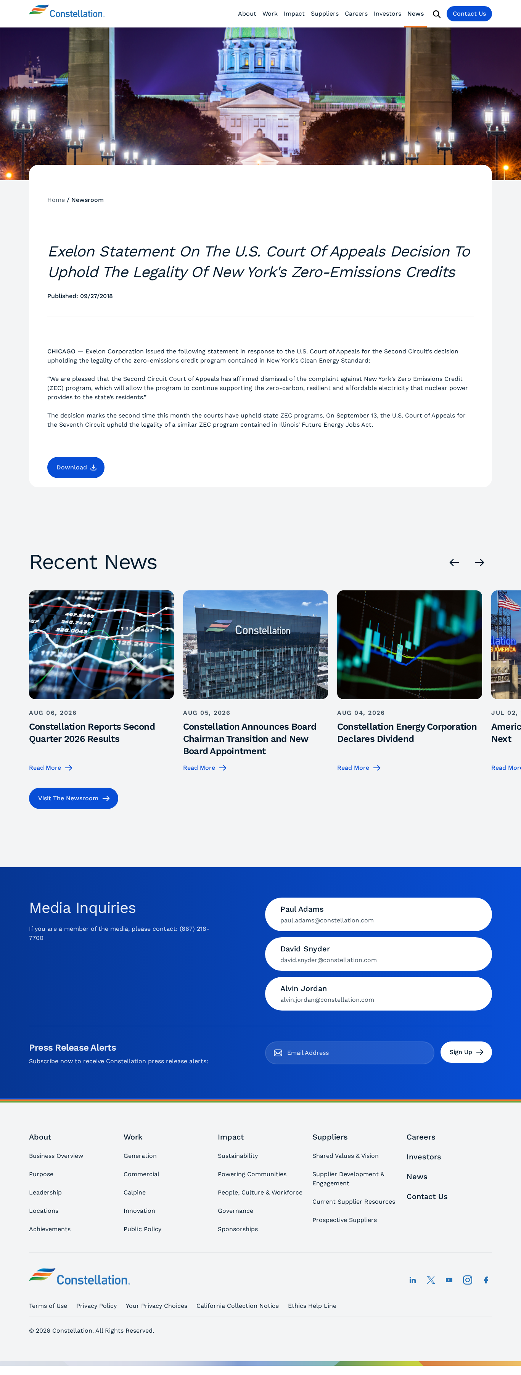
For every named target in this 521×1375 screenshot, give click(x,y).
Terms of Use (48, 1305)
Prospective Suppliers (344, 1219)
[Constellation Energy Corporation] (67, 14)
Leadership (45, 1192)
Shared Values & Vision (345, 1155)
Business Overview (56, 1155)
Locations (43, 1210)
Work (270, 13)
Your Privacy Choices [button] (156, 1305)
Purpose (41, 1174)
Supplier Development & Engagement (348, 1178)
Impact (294, 13)
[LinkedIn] (412, 1280)
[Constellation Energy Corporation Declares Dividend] (409, 681)
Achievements (50, 1229)
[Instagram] (467, 1280)
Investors (387, 13)
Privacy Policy (96, 1305)
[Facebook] (485, 1280)
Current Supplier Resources (353, 1201)
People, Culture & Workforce (260, 1192)
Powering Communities (252, 1174)
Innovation (139, 1210)
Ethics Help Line (312, 1305)
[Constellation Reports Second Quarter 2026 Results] (101, 681)
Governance (235, 1210)
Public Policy (142, 1229)
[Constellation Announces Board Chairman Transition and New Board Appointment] (255, 681)
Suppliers (325, 13)
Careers (356, 13)
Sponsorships (238, 1229)
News (415, 13)
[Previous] (454, 562)
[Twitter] (431, 1280)
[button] (76, 467)
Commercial (141, 1174)
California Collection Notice (237, 1305)
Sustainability (238, 1155)
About (247, 13)
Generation (140, 1155)
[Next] (479, 562)
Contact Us (469, 13)
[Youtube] (449, 1280)
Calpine (135, 1192)
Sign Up (461, 1052)
